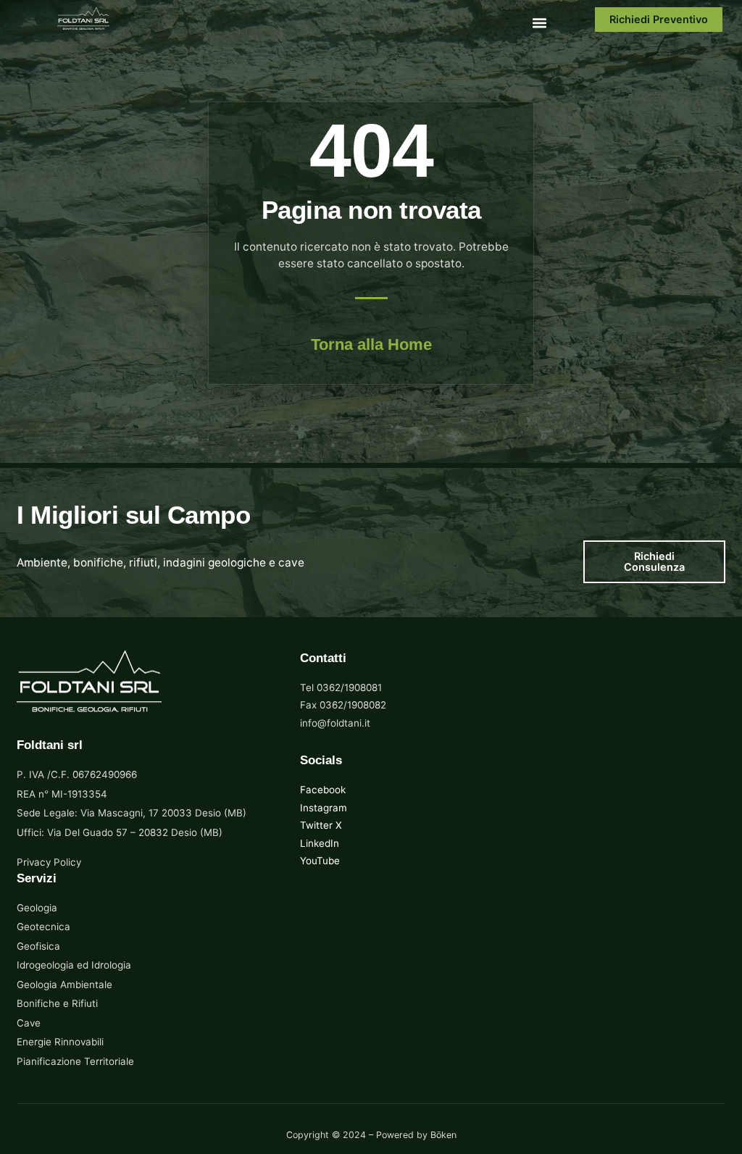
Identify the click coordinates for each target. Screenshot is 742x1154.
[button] (539, 22)
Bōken (443, 1134)
